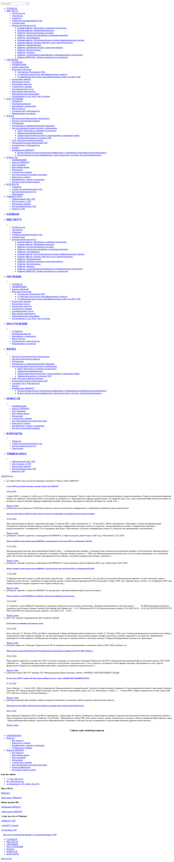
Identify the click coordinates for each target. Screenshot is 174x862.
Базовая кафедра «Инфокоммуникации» (36, 30)
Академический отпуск (23, 89)
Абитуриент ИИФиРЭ (11, 798)
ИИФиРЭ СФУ (8, 821)
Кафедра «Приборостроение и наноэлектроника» (40, 47)
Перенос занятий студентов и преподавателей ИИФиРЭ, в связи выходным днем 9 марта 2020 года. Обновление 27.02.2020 (49, 541)
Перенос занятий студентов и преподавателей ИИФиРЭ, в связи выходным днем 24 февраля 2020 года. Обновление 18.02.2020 (50, 568)
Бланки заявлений (20, 67)
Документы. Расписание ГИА (31, 72)
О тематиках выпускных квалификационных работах (42, 74)
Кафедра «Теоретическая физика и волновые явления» (42, 35)
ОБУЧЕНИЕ (14, 276)
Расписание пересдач (22, 84)
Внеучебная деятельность (24, 91)
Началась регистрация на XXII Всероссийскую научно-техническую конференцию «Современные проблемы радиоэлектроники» (51, 513)
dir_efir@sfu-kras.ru (15, 781)
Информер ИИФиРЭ (11, 807)
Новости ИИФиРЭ (20, 162)
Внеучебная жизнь (20, 167)
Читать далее (12, 506)
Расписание (17, 169)
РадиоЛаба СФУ (9, 830)
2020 (3, 476)
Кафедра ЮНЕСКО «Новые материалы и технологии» (42, 57)
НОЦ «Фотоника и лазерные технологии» (37, 130)
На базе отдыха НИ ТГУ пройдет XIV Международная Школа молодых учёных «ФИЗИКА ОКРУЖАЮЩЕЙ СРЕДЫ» (48, 678)
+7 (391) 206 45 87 (15, 779)
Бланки (15, 147)
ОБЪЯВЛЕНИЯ (19, 64)
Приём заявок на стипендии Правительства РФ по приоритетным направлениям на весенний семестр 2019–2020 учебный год (50, 651)
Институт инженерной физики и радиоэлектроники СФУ (29, 834)
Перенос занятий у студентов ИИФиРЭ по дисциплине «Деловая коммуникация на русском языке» (41, 596)
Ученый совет (18, 23)
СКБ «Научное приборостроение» (28, 140)
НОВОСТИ (13, 398)
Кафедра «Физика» (26, 52)
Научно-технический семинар (26, 121)
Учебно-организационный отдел (27, 20)
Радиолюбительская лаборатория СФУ (30, 143)
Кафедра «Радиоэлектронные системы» (35, 33)
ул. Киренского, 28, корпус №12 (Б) (23, 784)
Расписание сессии (21, 82)
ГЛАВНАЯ (17, 62)
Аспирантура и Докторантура (26, 111)
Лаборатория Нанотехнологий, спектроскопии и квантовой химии (48, 135)
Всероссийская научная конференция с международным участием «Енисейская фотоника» (59, 155)
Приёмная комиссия (21, 104)
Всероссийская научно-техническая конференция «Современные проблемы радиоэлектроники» (62, 152)
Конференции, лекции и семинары (28, 179)
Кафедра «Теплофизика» (28, 38)
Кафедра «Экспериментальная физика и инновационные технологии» (50, 55)
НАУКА (11, 348)
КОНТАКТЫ (14, 433)
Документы (17, 16)
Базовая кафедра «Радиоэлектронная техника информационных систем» (51, 40)
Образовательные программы (25, 94)
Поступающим (19, 165)
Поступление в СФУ (21, 201)
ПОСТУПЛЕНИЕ (17, 323)
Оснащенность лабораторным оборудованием (33, 126)
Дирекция (16, 18)
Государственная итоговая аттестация (29, 174)
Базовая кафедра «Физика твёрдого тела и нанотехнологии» (45, 42)
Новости (11, 738)
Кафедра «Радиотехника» (29, 50)
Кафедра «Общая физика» (29, 45)
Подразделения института (24, 25)
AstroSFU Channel (9, 825)
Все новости (18, 740)
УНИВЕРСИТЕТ (17, 453)
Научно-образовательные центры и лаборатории (34, 128)
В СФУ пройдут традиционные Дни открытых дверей (25, 623)
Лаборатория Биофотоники (30, 133)
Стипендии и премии (22, 86)
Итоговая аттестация (21, 69)
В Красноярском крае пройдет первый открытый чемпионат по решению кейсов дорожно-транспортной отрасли (45, 705)
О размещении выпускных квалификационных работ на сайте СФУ (49, 77)
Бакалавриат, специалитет (24, 106)
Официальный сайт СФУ (23, 199)
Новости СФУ (18, 209)
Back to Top (6, 858)
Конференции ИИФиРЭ (23, 150)
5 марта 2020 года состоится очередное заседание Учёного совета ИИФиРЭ (32, 486)
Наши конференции (21, 767)
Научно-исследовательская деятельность (30, 118)
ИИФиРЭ (5, 793)
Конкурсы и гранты (21, 177)
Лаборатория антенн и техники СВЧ (34, 138)
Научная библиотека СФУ (24, 206)
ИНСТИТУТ (14, 219)
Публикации (18, 123)
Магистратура (18, 108)
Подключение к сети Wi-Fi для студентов (31, 96)
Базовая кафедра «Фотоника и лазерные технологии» (42, 28)
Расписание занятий (21, 79)
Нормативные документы (24, 113)
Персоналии (17, 194)
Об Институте (18, 13)
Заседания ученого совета (24, 770)
